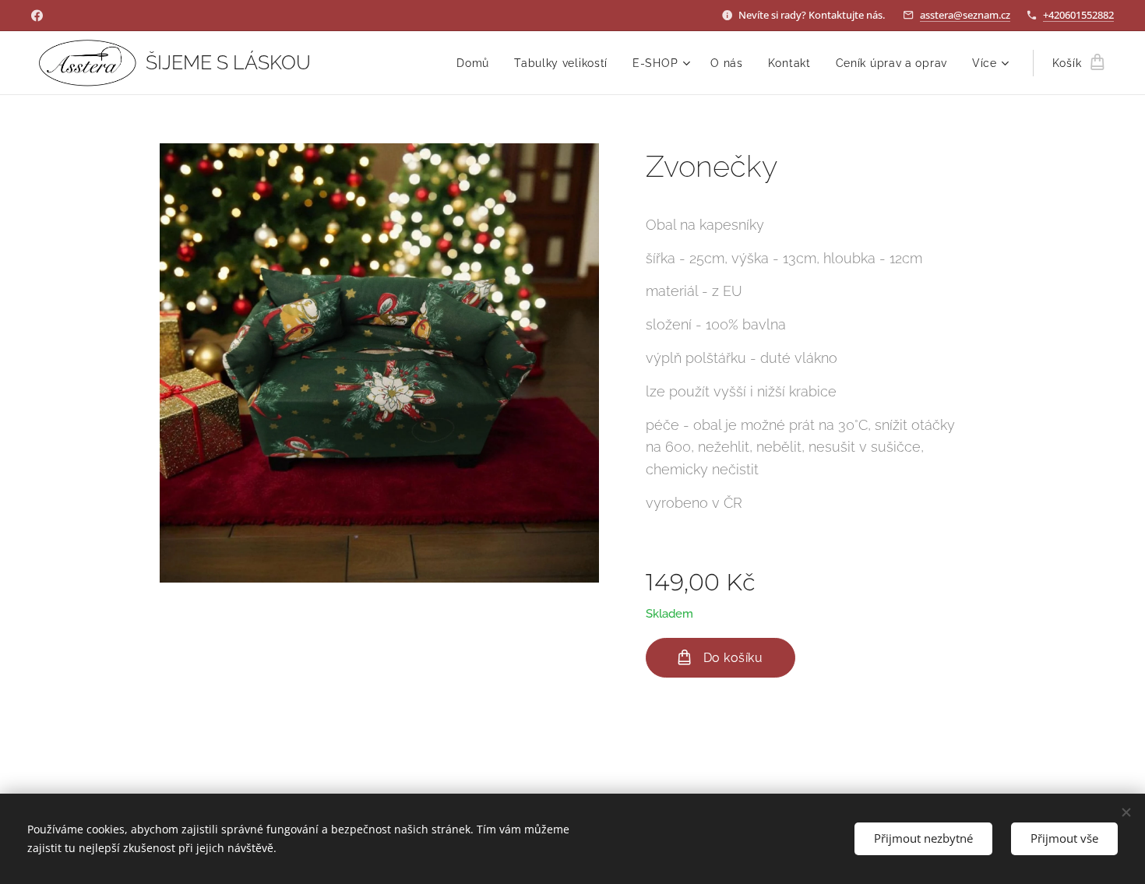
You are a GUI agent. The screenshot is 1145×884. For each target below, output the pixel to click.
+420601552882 (1078, 15)
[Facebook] (37, 15)
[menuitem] (477, 63)
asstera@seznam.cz (965, 15)
